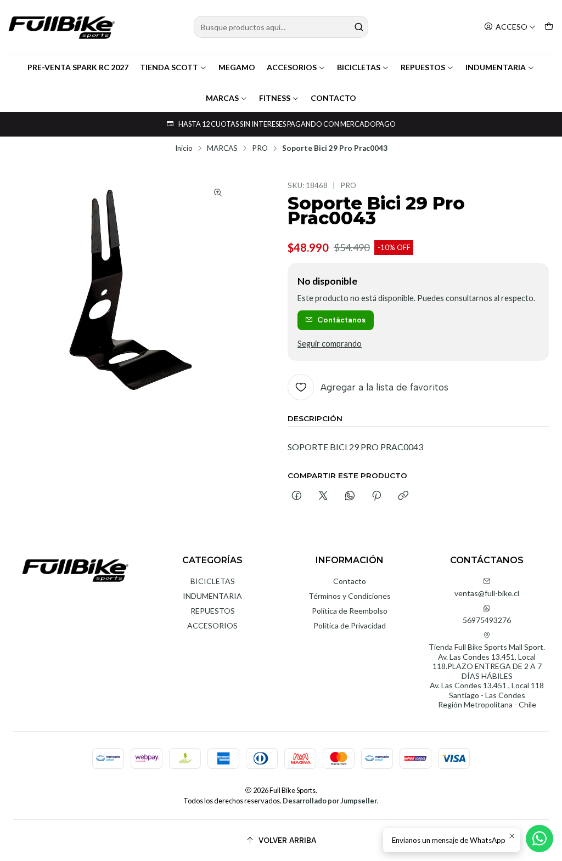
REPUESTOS (423, 67)
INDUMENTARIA (495, 67)
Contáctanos (341, 319)
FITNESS (274, 98)
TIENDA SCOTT (169, 67)
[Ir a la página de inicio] (61, 27)
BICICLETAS (358, 67)
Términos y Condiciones (349, 596)
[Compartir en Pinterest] (376, 496)
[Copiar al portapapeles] (403, 496)
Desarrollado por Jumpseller (330, 800)
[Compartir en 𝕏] (323, 496)
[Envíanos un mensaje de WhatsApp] (539, 838)
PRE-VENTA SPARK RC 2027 (77, 67)
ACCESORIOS (292, 67)
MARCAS (222, 98)
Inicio (184, 148)
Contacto (349, 581)
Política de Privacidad (349, 625)
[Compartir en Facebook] (297, 496)
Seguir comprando (329, 344)
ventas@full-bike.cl (486, 593)
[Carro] (548, 27)
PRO (260, 148)
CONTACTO (333, 98)
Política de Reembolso (349, 610)
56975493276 (487, 620)
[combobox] (281, 27)
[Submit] (359, 27)
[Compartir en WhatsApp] (350, 496)
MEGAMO (236, 67)
